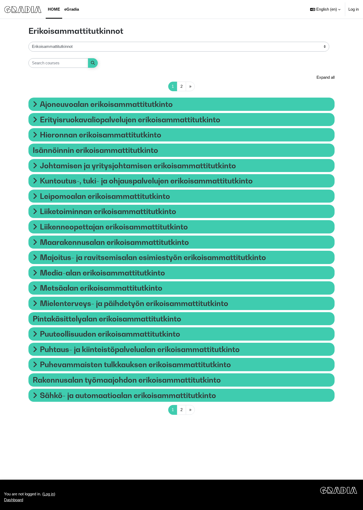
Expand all (325, 77)
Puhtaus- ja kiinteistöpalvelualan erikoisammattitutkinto (140, 349)
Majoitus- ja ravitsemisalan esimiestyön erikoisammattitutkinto (153, 257)
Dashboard (13, 500)
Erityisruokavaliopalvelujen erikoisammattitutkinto (130, 119)
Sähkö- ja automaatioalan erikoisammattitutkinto (128, 395)
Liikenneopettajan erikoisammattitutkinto (114, 226)
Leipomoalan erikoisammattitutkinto (105, 196)
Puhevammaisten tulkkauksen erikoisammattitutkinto (135, 364)
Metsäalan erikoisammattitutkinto (101, 287)
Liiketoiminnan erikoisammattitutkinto (108, 211)
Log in (353, 9)
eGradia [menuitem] (71, 9)
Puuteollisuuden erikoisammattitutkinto (110, 333)
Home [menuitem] (54, 9)
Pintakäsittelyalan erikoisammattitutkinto (107, 318)
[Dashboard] (22, 9)
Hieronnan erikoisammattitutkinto (100, 134)
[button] (325, 9)
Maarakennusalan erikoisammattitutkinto (114, 242)
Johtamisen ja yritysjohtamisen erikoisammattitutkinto (138, 165)
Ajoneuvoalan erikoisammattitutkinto (106, 104)
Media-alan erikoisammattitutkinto (102, 272)
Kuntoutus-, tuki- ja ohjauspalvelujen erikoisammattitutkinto (146, 180)
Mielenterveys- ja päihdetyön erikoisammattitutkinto (134, 303)
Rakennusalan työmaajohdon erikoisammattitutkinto (127, 379)
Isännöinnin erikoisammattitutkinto (95, 150)
